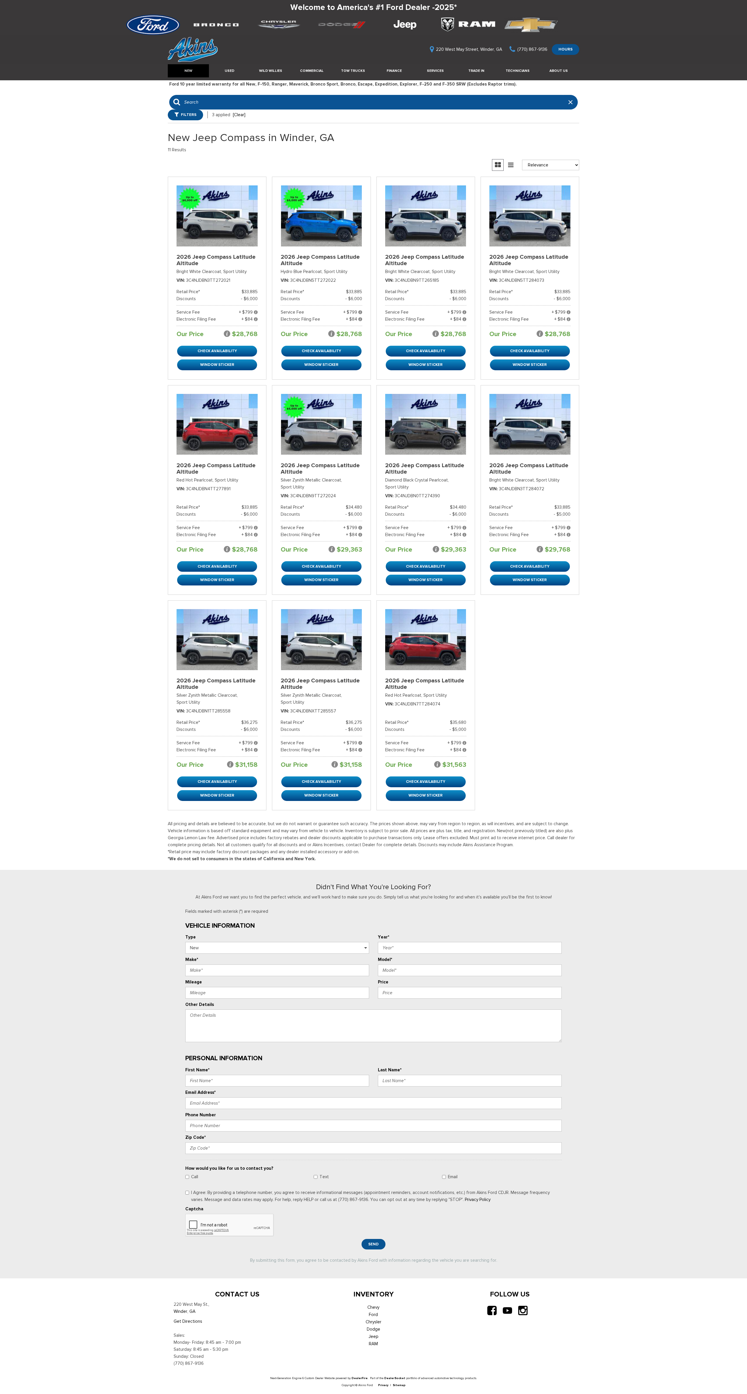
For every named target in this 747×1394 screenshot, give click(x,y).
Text (324, 1176)
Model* (385, 959)
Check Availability (217, 350)
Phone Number (200, 1114)
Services (435, 70)
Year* (383, 937)
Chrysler (373, 1322)
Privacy (383, 1385)
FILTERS (188, 114)
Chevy (373, 1307)
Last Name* (390, 1070)
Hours (565, 49)
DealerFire (360, 1378)
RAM (373, 1343)
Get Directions (188, 1321)
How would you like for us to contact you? (229, 1168)
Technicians (518, 70)
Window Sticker (217, 364)
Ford (373, 1314)
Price (383, 982)
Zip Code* (195, 1137)
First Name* (197, 1070)
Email (453, 1176)
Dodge (373, 1329)
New (188, 70)
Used (229, 70)
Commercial (312, 70)
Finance (394, 70)
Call (194, 1176)
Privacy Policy (478, 1199)
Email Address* (200, 1092)
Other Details (199, 1004)
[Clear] (239, 114)
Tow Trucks (353, 70)
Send (373, 1244)
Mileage (193, 982)
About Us (558, 70)
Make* (191, 959)
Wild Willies (270, 70)
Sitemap (399, 1385)
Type (190, 937)
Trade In (476, 70)
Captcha (194, 1209)
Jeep (373, 1336)
